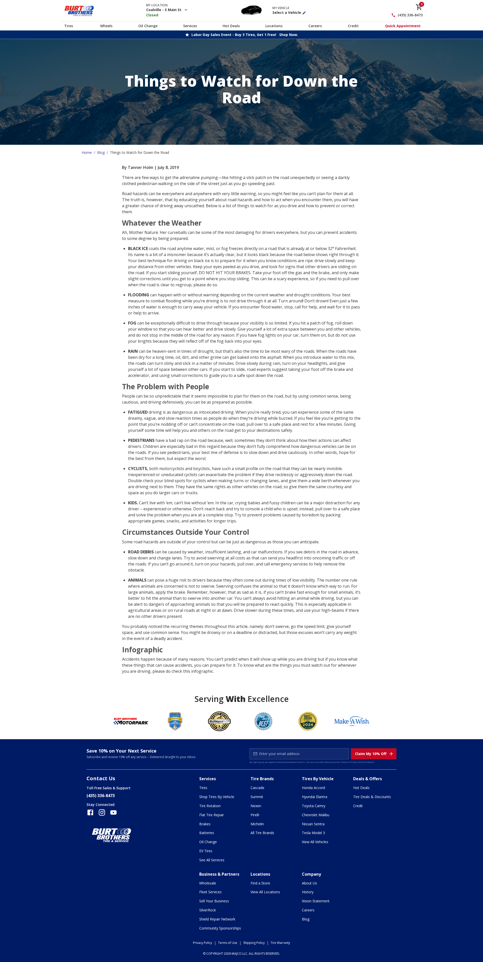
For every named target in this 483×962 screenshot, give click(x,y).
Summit (257, 796)
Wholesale (207, 883)
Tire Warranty (280, 943)
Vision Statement (316, 901)
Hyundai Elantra (314, 796)
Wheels (106, 25)
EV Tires (205, 850)
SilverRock (207, 910)
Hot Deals (231, 25)
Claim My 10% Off (370, 753)
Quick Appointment (403, 25)
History (307, 891)
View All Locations (265, 891)
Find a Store (260, 883)
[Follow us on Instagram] (102, 812)
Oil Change (147, 25)
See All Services (211, 860)
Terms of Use (227, 943)
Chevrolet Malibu (315, 814)
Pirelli (255, 814)
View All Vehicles (315, 841)
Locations (274, 25)
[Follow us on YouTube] (113, 812)
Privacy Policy (357, 762)
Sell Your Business (214, 901)
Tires (68, 25)
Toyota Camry (313, 805)
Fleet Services (210, 891)
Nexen (256, 805)
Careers (315, 25)
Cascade (257, 787)
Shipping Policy (254, 943)
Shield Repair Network (217, 919)
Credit (353, 25)
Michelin (257, 824)
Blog (101, 152)
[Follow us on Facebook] (90, 812)
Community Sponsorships (220, 928)
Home (87, 152)
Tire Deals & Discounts (372, 796)
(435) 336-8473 (410, 15)
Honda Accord (313, 787)
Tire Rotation (210, 805)
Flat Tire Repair (211, 814)
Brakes (205, 824)
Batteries (206, 832)
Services (190, 25)
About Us (309, 883)
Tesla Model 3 (313, 832)
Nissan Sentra (313, 824)
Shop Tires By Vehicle (216, 796)
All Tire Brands (262, 832)
